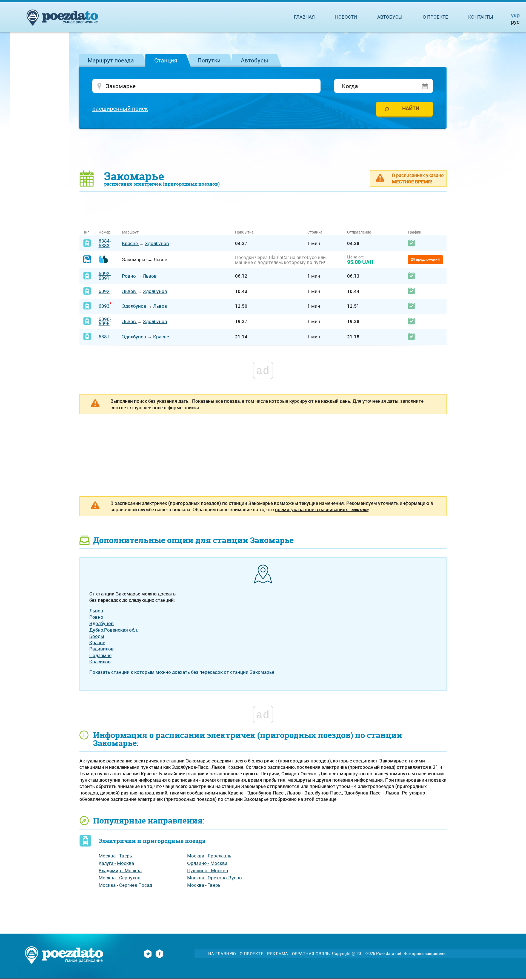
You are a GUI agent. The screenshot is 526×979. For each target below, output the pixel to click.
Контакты (480, 17)
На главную (222, 953)
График (414, 232)
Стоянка (314, 232)
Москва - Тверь (115, 856)
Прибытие (244, 232)
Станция (165, 60)
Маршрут (130, 232)
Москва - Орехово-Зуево (214, 877)
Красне (130, 243)
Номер (104, 232)
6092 (104, 291)
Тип (86, 232)
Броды (96, 636)
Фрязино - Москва (207, 863)
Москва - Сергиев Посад (125, 885)
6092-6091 (105, 275)
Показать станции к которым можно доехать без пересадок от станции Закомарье (181, 672)
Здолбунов (157, 243)
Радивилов (101, 649)
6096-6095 (105, 321)
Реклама (277, 953)
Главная (304, 17)
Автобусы (254, 60)
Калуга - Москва (116, 863)
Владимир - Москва (120, 870)
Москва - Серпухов (120, 877)
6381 (104, 336)
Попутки (209, 60)
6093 (104, 306)
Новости (346, 17)
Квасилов (100, 661)
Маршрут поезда (111, 60)
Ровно (129, 276)
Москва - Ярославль (209, 856)
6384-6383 (105, 243)
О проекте (435, 17)
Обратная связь (311, 953)
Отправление (359, 232)
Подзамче (100, 655)
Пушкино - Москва (207, 870)
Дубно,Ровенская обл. (113, 630)
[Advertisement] (263, 149)
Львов (150, 276)
